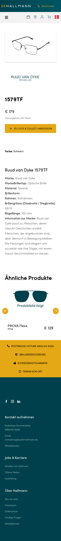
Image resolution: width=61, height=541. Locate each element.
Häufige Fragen (13, 517)
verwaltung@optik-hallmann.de (21, 439)
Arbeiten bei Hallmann (16, 466)
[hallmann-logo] (16, 6)
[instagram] (12, 401)
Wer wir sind (11, 499)
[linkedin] (18, 401)
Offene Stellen (12, 472)
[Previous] (5, 311)
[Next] (56, 311)
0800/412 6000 (12, 429)
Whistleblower (12, 445)
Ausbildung (10, 478)
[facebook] (6, 401)
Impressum (11, 505)
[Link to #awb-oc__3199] (8, 17)
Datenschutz (11, 511)
